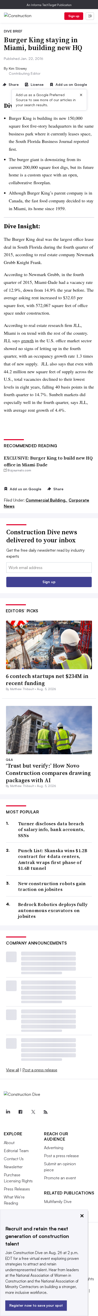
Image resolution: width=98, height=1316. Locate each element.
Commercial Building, (47, 500)
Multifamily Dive (58, 1201)
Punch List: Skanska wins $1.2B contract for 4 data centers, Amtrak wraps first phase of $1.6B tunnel (52, 859)
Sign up (73, 16)
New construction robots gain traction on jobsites (52, 886)
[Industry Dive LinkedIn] (8, 1112)
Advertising (53, 1147)
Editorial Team (16, 1150)
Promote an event (60, 1177)
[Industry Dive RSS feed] (45, 1112)
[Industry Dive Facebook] (20, 1112)
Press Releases (17, 1188)
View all (12, 1069)
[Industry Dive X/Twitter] (33, 1112)
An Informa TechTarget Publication (49, 5)
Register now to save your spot (36, 1305)
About (9, 1142)
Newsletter (13, 1166)
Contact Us (14, 1158)
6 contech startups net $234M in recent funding (47, 679)
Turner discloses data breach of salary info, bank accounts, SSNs (51, 829)
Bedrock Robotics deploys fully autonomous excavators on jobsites (52, 910)
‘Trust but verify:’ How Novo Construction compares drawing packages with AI (48, 773)
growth (27, 340)
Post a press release (39, 1069)
